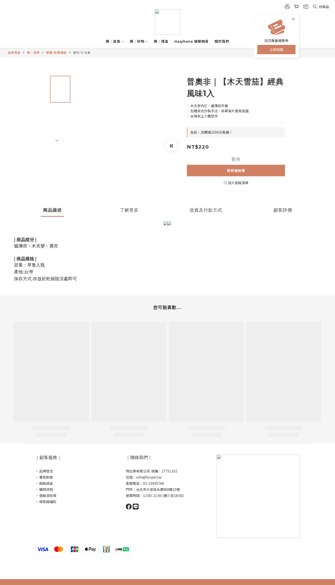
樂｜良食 (113, 41)
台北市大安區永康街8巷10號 (158, 489)
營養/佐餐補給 (56, 52)
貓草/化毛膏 (81, 52)
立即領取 (276, 49)
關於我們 (222, 41)
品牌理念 (46, 471)
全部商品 (14, 52)
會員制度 (46, 477)
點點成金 (46, 483)
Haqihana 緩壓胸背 (191, 41)
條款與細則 (47, 501)
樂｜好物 (137, 41)
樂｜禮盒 (161, 41)
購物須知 (46, 489)
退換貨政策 (47, 495)
